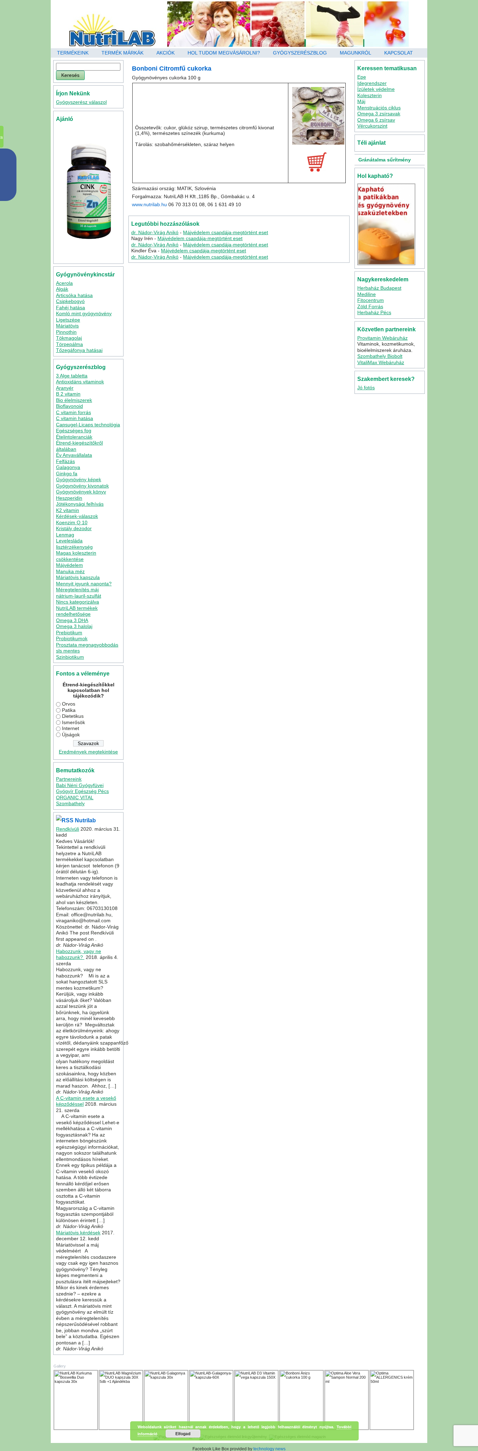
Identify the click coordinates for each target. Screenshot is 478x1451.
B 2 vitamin (68, 394)
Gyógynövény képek (78, 479)
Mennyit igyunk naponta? (84, 583)
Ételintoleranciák (74, 437)
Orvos (68, 704)
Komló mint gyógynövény (84, 313)
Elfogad (182, 1433)
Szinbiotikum (70, 657)
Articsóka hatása (74, 295)
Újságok (71, 734)
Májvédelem (69, 565)
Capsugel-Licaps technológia (88, 424)
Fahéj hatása (70, 307)
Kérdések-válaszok (77, 516)
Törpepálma (69, 344)
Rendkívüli (67, 829)
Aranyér (64, 388)
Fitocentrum (370, 300)
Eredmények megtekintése (88, 752)
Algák (62, 289)
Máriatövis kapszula (78, 577)
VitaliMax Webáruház (380, 362)
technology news (269, 1448)
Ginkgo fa (66, 473)
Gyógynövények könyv (81, 492)
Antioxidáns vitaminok (80, 381)
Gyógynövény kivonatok (82, 486)
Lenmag (65, 534)
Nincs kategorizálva (77, 602)
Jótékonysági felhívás (80, 504)
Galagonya (68, 467)
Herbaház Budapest (379, 288)
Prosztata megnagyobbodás (87, 645)
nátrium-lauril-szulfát (78, 596)
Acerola (64, 283)
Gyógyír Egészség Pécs (82, 791)
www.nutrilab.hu (149, 204)
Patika (69, 710)
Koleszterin (369, 95)
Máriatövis (67, 326)
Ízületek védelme (376, 89)
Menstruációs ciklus (379, 107)
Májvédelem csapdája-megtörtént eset (225, 232)
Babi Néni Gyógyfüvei (80, 785)
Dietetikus (73, 716)
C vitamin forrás (73, 412)
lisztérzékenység (74, 547)
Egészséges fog (73, 430)
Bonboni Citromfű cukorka (171, 68)
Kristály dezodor (74, 528)
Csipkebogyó (70, 301)
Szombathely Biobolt (379, 356)
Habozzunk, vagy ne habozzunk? (78, 954)
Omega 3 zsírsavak (378, 113)
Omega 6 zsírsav (376, 120)
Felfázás (65, 461)
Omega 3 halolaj (74, 626)
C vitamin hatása (74, 418)
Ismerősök (73, 722)
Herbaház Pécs (374, 312)
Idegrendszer (372, 83)
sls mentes (68, 651)
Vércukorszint (372, 126)
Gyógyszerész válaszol (81, 102)
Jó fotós (366, 387)
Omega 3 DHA (72, 620)
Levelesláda (69, 540)
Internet (70, 728)
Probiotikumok (71, 638)
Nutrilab (85, 820)
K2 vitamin (67, 510)
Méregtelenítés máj (77, 589)
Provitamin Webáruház (382, 338)
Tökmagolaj (69, 338)
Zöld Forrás (370, 306)
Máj (361, 101)
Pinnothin (66, 332)
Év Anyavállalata (74, 455)
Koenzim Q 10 (71, 522)
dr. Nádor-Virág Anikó (154, 232)
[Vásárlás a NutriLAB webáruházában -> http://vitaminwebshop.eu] (317, 162)
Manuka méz (70, 571)
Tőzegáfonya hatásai (79, 350)
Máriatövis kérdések (78, 1232)
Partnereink (69, 779)
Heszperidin (69, 498)
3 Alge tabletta (71, 375)
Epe (361, 77)
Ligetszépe (68, 320)
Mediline (366, 294)
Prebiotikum (69, 632)
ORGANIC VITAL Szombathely (74, 801)
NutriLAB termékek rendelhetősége (77, 611)
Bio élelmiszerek (74, 400)
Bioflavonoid (69, 406)
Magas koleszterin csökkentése (76, 556)
